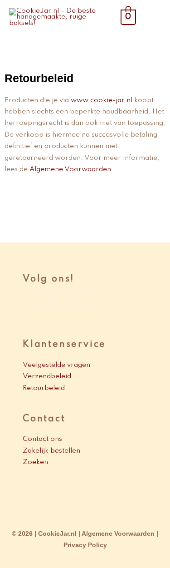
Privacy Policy (85, 545)
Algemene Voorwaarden (70, 169)
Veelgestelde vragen (56, 365)
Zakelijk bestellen (51, 450)
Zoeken (35, 462)
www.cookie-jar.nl (101, 100)
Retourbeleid (45, 388)
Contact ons (42, 439)
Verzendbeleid (48, 376)
